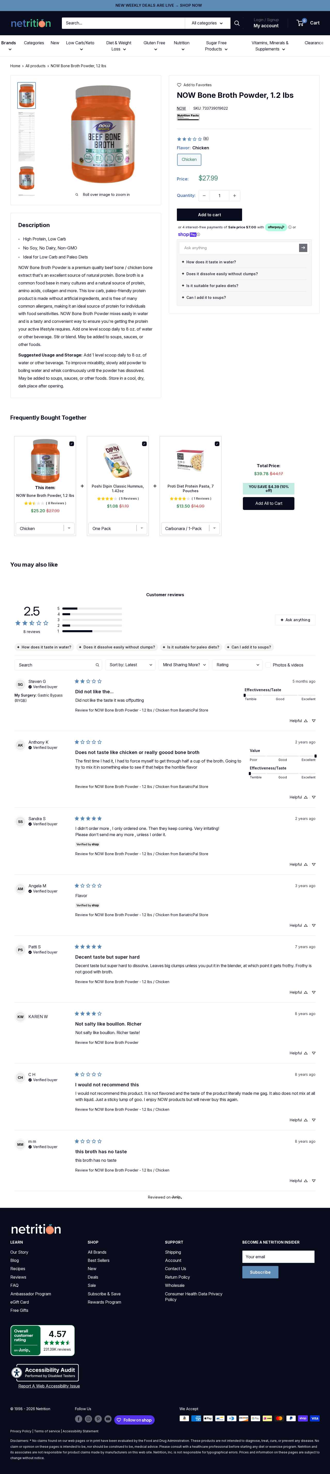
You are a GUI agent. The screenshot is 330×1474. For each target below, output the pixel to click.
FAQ (14, 1285)
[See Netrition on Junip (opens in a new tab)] (177, 1197)
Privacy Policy (20, 1431)
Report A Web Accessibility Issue (49, 1386)
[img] (26, 95)
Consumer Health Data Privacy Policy (193, 1296)
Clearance (314, 42)
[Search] (236, 23)
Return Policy (177, 1277)
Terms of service (47, 1431)
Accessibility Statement (80, 1431)
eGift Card (19, 1302)
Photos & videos (288, 664)
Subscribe (260, 1272)
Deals (93, 1277)
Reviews (18, 1277)
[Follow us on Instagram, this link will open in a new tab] (88, 1419)
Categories (34, 42)
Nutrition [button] (181, 42)
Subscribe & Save (104, 1293)
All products (36, 66)
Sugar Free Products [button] (216, 45)
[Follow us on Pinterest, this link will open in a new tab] (98, 1419)
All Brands (97, 1252)
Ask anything (298, 620)
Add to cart (209, 214)
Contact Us (175, 1268)
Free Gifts (19, 1310)
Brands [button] (8, 42)
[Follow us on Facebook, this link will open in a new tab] (78, 1419)
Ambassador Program (30, 1293)
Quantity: (186, 195)
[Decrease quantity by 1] (204, 195)
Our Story (19, 1252)
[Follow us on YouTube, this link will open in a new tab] (108, 1419)
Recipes (17, 1268)
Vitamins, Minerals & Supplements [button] (270, 45)
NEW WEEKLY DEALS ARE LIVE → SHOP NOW (159, 5)
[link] (193, 139)
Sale (92, 1285)
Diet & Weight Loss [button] (118, 45)
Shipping (173, 1252)
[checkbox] (291, 665)
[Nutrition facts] (188, 117)
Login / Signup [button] (266, 19)
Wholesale (175, 1285)
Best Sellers (99, 1260)
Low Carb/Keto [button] (80, 42)
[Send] (303, 248)
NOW (181, 108)
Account (173, 1260)
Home (15, 66)
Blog (14, 1260)
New (55, 42)
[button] (308, 23)
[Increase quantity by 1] (234, 195)
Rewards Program (104, 1302)
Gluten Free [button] (154, 42)
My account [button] (266, 25)
